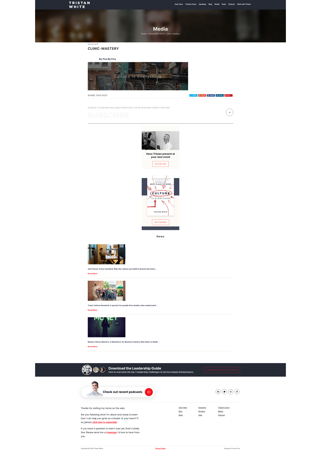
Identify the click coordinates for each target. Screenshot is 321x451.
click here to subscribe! (104, 422)
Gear (200, 415)
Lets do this (160, 164)
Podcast (221, 415)
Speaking (202, 407)
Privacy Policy (160, 448)
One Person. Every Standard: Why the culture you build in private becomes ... (122, 269)
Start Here (183, 407)
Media (220, 411)
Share (203, 95)
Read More (92, 273)
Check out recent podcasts (122, 392)
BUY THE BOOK (161, 222)
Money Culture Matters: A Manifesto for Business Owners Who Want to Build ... (123, 342)
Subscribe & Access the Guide (221, 370)
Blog (180, 411)
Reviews (201, 411)
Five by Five (109, 59)
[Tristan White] (79, 5)
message (111, 432)
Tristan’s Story (224, 407)
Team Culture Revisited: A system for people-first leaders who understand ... (123, 305)
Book (181, 415)
